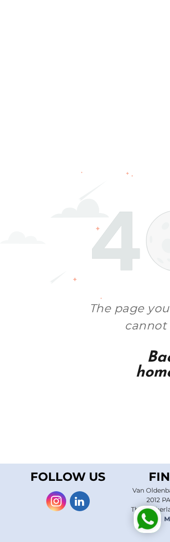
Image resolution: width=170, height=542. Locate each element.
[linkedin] (80, 502)
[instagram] (56, 502)
